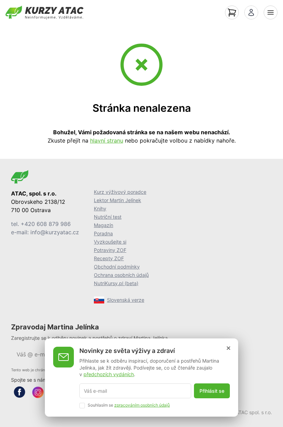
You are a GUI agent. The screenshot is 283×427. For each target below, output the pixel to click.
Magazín (103, 225)
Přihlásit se (211, 391)
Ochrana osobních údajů (121, 275)
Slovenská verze (125, 300)
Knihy (100, 208)
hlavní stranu (106, 140)
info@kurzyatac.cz (54, 232)
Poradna (103, 233)
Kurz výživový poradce (120, 192)
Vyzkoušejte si (110, 242)
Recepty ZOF (109, 258)
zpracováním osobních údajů (142, 405)
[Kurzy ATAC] (45, 12)
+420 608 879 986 (46, 223)
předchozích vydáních (109, 374)
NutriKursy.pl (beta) (116, 283)
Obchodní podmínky (117, 267)
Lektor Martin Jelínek (117, 200)
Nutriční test (107, 217)
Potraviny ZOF (110, 250)
